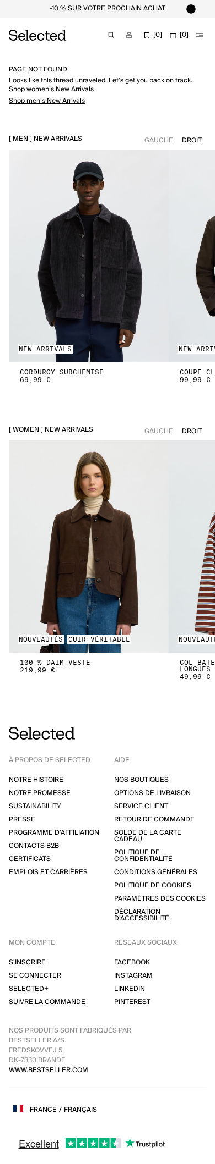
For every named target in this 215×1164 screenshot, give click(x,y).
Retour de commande (154, 819)
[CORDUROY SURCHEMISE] (89, 256)
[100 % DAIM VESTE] (89, 546)
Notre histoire (36, 780)
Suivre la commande (47, 1002)
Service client (141, 806)
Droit (192, 140)
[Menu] (199, 35)
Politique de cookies (152, 885)
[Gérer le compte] (129, 35)
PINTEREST (132, 1002)
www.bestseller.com (48, 1070)
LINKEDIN (129, 989)
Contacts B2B (34, 846)
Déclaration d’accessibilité (141, 915)
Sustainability (35, 806)
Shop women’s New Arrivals (51, 89)
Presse (22, 819)
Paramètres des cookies (160, 898)
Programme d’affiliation (54, 832)
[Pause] (190, 8)
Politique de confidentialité (143, 856)
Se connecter (35, 975)
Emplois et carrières (48, 872)
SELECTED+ (29, 989)
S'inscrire (27, 962)
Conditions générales (155, 872)
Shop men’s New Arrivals (47, 101)
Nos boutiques (141, 780)
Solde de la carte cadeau (147, 836)
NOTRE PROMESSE (40, 793)
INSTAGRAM (133, 975)
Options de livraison (152, 793)
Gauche (158, 140)
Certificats (30, 859)
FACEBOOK (132, 962)
